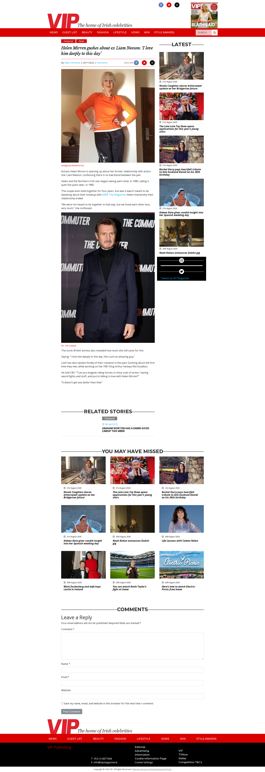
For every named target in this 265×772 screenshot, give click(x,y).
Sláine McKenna (72, 62)
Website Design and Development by (152, 769)
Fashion (103, 32)
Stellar (182, 758)
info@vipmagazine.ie (105, 762)
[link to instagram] (177, 4)
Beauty (87, 32)
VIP (181, 750)
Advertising (142, 750)
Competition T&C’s (190, 762)
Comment (67, 629)
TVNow (183, 754)
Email (65, 677)
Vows (135, 32)
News (54, 32)
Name (65, 664)
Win (147, 32)
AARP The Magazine (113, 194)
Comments (102, 62)
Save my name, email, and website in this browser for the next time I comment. (109, 703)
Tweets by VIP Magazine (175, 278)
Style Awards (164, 32)
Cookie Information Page (150, 758)
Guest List (69, 32)
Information (142, 754)
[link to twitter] (169, 4)
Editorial (140, 747)
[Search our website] (214, 32)
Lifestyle (120, 32)
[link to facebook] (161, 4)
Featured (110, 418)
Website (66, 690)
